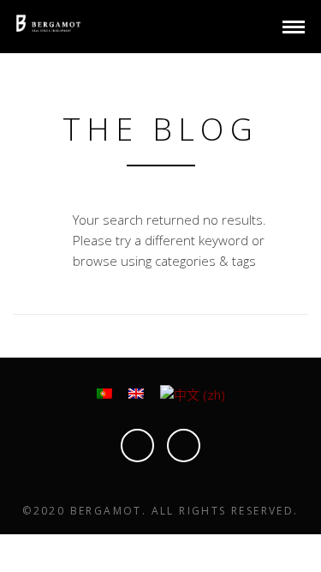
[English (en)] (136, 391)
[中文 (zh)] (192, 392)
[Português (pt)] (104, 391)
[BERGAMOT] (48, 21)
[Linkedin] (137, 445)
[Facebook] (183, 445)
